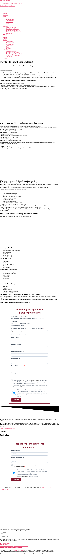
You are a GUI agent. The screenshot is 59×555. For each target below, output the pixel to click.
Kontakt (5, 34)
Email (1, 534)
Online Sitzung (9, 22)
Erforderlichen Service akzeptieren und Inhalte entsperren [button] (14, 546)
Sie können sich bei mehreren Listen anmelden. (21, 334)
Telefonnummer (4, 536)
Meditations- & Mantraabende (13, 31)
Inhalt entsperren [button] (4, 544)
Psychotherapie (10, 20)
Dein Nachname (16, 344)
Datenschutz (3, 489)
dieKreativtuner (45, 487)
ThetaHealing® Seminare (12, 29)
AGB (23, 380)
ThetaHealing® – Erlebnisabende (14, 30)
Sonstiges (14, 373)
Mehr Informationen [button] (5, 543)
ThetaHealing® (10, 19)
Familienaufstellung (11, 27)
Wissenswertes (9, 24)
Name (1, 533)
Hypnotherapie (9, 17)
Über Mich (5, 15)
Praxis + (5, 16)
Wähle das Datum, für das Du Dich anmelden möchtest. (27, 328)
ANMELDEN (16, 400)
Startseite (5, 13)
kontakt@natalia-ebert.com (23, 386)
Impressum (52, 487)
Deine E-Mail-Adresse (17, 351)
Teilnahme (14, 321)
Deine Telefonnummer (17, 366)
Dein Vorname (15, 337)
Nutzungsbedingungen (35, 394)
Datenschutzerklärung (34, 380)
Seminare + (6, 26)
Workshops (9, 33)
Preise (7, 23)
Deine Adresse (15, 358)
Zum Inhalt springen (5, 0)
